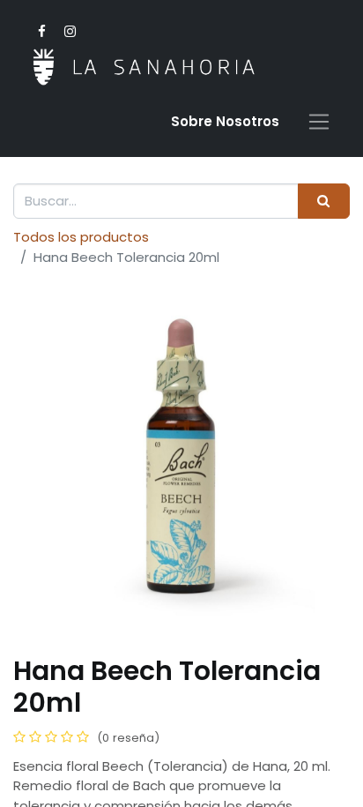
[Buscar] (324, 201)
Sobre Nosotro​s (225, 121)
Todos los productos (81, 237)
